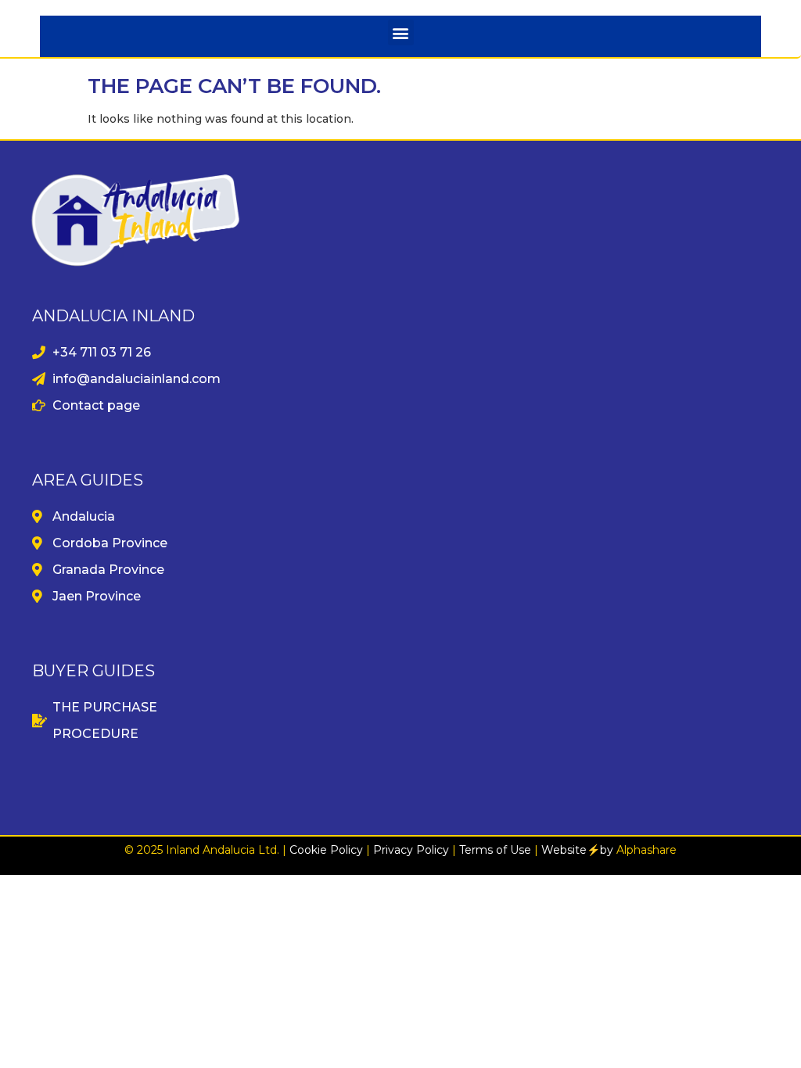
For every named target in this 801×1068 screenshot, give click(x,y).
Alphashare (646, 850)
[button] (401, 32)
